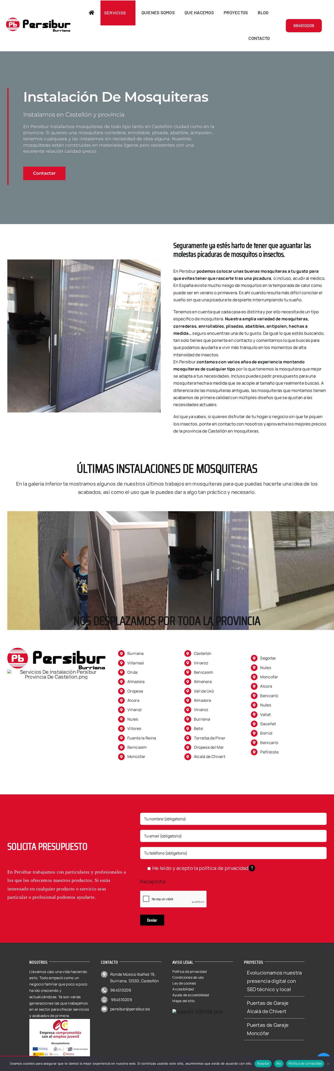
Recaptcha (153, 881)
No (279, 1063)
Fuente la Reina (141, 738)
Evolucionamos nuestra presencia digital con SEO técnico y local (274, 981)
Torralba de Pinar (209, 738)
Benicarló (269, 742)
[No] (327, 1063)
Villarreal (135, 663)
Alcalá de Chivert (209, 756)
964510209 (120, 990)
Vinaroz (134, 709)
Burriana (135, 653)
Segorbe (268, 658)
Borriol (266, 733)
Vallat (265, 714)
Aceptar (263, 1063)
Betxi (198, 728)
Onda (132, 672)
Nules (132, 719)
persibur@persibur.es (130, 1009)
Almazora (202, 700)
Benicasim (137, 747)
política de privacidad (224, 868)
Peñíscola (269, 752)
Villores (134, 728)
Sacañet (268, 723)
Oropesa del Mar (209, 747)
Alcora (133, 700)
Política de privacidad (305, 1063)
